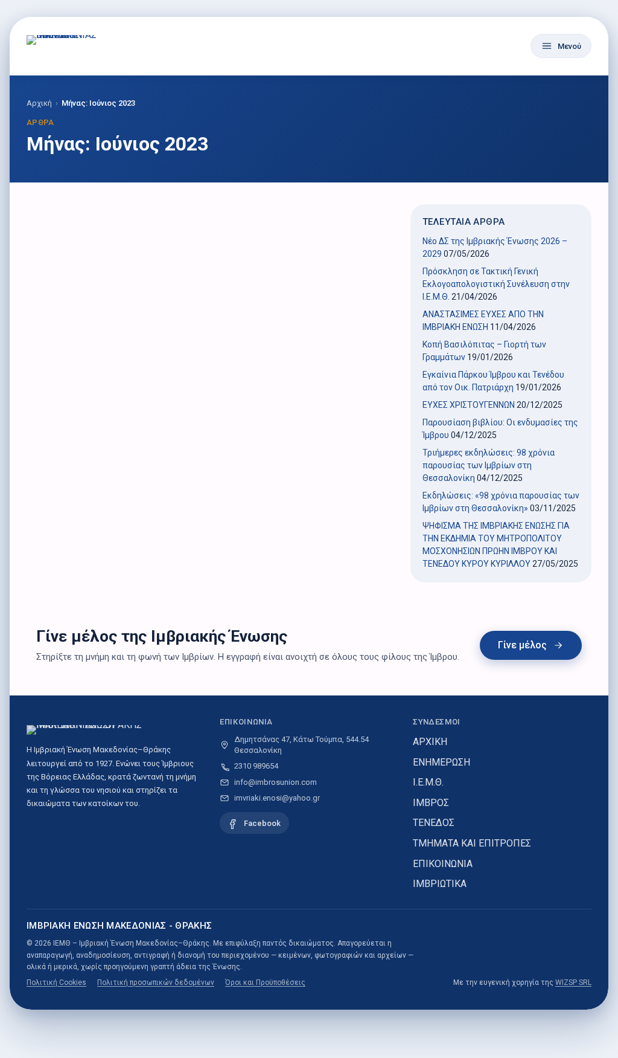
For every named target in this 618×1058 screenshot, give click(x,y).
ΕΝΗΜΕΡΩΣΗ (441, 762)
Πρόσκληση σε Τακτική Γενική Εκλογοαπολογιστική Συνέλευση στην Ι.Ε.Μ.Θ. (496, 284)
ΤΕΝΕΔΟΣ (433, 822)
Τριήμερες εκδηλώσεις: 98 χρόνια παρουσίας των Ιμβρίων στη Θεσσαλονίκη (488, 465)
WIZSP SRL (573, 982)
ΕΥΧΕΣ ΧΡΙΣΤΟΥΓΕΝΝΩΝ (468, 405)
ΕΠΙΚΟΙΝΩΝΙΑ (443, 863)
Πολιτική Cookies (56, 982)
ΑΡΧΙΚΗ (430, 741)
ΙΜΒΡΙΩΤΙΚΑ (440, 883)
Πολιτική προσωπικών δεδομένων (155, 982)
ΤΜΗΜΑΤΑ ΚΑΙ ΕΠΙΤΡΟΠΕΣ (472, 843)
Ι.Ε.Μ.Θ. (428, 782)
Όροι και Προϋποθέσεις (265, 982)
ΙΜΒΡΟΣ (431, 802)
